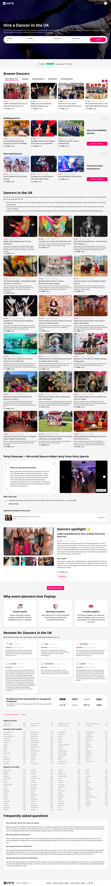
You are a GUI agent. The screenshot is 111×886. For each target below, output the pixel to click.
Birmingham (34, 805)
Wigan (60, 799)
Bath (86, 778)
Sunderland (88, 795)
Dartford (5, 809)
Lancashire (34, 755)
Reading (5, 799)
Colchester (34, 776)
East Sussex (6, 761)
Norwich (87, 786)
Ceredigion (88, 734)
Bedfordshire (7, 734)
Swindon (33, 774)
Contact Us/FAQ (74, 883)
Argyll (87, 759)
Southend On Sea (35, 778)
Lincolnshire (34, 744)
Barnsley (60, 780)
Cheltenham (61, 803)
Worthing (33, 786)
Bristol (32, 761)
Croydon (5, 803)
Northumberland (62, 751)
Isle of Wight (61, 734)
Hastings (33, 797)
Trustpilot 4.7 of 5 (23, 883)
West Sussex (6, 753)
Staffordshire (34, 734)
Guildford (6, 805)
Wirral (87, 774)
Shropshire (34, 753)
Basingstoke (6, 801)
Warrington (61, 791)
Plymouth (88, 801)
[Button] (63, 476)
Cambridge (6, 807)
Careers (83, 883)
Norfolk (60, 736)
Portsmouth (34, 799)
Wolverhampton (62, 776)
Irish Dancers (89, 725)
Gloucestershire (35, 751)
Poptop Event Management (10, 714)
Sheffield (33, 809)
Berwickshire (88, 753)
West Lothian (88, 740)
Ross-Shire (88, 757)
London (5, 744)
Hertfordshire (7, 740)
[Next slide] (106, 81)
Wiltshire (33, 749)
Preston (87, 770)
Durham (87, 793)
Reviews (55, 883)
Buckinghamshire (8, 732)
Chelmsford (34, 772)
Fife (86, 749)
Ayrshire (87, 742)
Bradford (60, 795)
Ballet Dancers (7, 723)
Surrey (5, 746)
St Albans (6, 776)
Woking (5, 793)
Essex (5, 751)
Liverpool (33, 759)
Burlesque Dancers (36, 723)
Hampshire (6, 757)
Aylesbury (6, 772)
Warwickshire (34, 736)
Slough (5, 788)
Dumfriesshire (89, 736)
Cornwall (87, 744)
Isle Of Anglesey (62, 755)
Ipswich (33, 803)
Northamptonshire (8, 736)
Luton (5, 780)
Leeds (59, 788)
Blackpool (88, 782)
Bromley (33, 770)
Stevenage (6, 791)
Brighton (33, 791)
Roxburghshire (62, 763)
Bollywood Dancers (63, 725)
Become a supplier (64, 883)
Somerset (60, 746)
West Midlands (35, 732)
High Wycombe (7, 784)
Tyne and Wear (62, 753)
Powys (59, 738)
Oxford (5, 786)
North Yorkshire (35, 742)
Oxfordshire (6, 738)
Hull (86, 784)
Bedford (5, 774)
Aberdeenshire (89, 761)
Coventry (60, 770)
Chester (87, 772)
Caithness (88, 755)
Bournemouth (89, 788)
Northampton (7, 778)
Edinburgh (88, 803)
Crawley (33, 780)
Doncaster (61, 782)
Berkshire (6, 742)
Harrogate (61, 797)
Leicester (60, 772)
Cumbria (60, 749)
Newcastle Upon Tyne (91, 797)
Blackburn (61, 809)
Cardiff (60, 742)
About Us (49, 883)
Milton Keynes (7, 770)
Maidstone (34, 782)
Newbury (5, 797)
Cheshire (33, 757)
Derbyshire (6, 763)
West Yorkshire (35, 740)
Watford (5, 782)
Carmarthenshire (62, 761)
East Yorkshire (34, 763)
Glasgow (87, 805)
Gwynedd (60, 757)
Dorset (60, 740)
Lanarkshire (88, 738)
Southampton (34, 795)
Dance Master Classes (64, 723)
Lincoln (60, 778)
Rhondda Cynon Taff (63, 744)
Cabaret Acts (34, 725)
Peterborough (62, 774)
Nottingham (6, 759)
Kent (4, 755)
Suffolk (5, 749)
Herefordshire (62, 732)
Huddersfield (61, 786)
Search (98, 3)
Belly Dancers (7, 725)
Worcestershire (35, 746)
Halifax (60, 793)
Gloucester (61, 805)
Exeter (87, 799)
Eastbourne (34, 801)
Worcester (61, 801)
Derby (32, 793)
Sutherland (88, 746)
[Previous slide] (103, 81)
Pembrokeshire (89, 732)
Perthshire (88, 751)
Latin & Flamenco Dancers (92, 723)
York (59, 807)
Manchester (34, 738)
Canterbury (34, 788)
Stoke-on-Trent (35, 807)
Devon (60, 759)
